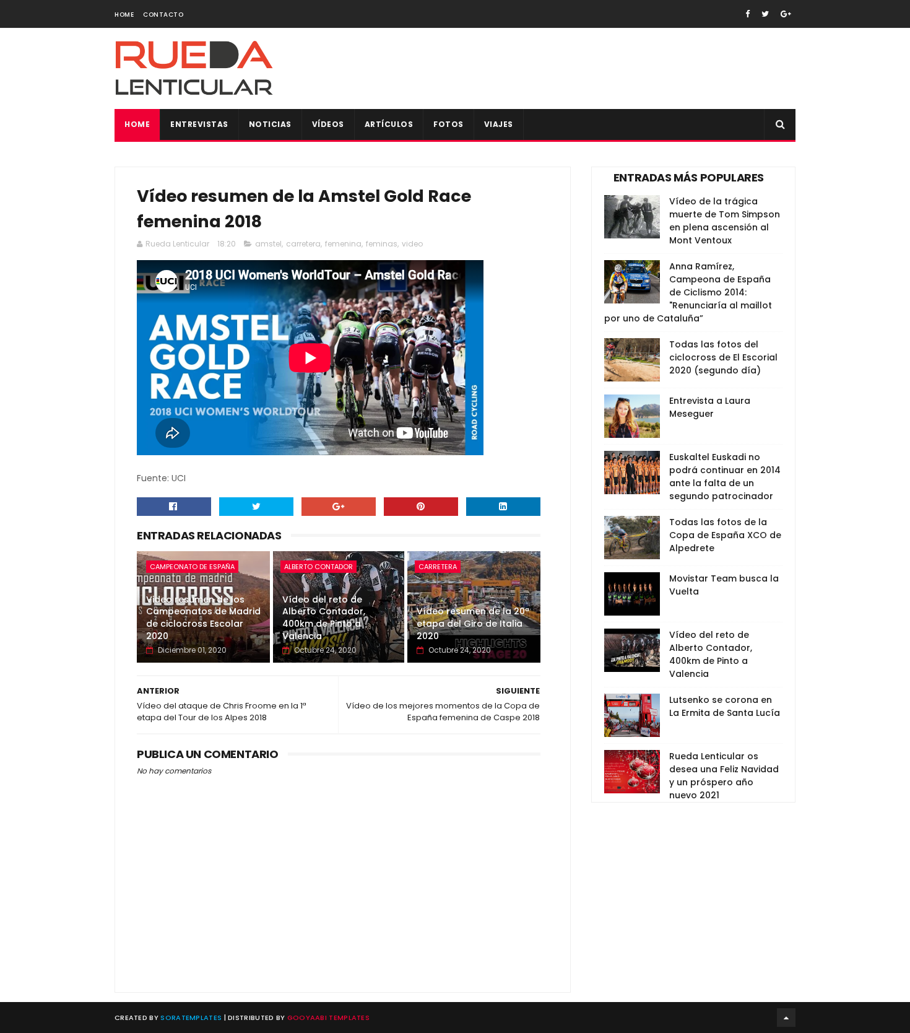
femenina (343, 243)
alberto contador (318, 567)
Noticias (270, 124)
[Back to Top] (786, 1017)
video (412, 243)
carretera (303, 243)
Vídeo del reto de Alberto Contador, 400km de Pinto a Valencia (323, 617)
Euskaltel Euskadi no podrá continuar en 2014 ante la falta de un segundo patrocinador (725, 476)
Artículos (389, 124)
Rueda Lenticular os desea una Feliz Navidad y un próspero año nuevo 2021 (724, 775)
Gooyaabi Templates (328, 1017)
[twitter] (765, 14)
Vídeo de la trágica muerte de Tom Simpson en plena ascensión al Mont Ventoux (724, 220)
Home (124, 14)
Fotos (448, 124)
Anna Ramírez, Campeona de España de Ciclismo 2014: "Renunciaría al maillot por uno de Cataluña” (688, 292)
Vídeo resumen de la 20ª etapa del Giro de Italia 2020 (473, 623)
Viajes (498, 124)
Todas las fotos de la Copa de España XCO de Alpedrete (725, 535)
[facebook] (747, 14)
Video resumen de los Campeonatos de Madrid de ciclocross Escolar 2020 (203, 617)
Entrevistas (199, 124)
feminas (381, 243)
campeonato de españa (192, 567)
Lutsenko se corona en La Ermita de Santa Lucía (724, 706)
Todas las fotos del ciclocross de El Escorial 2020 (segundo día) (723, 357)
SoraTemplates (191, 1017)
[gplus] (785, 14)
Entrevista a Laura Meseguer (709, 407)
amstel (268, 243)
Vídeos (328, 124)
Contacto (163, 14)
